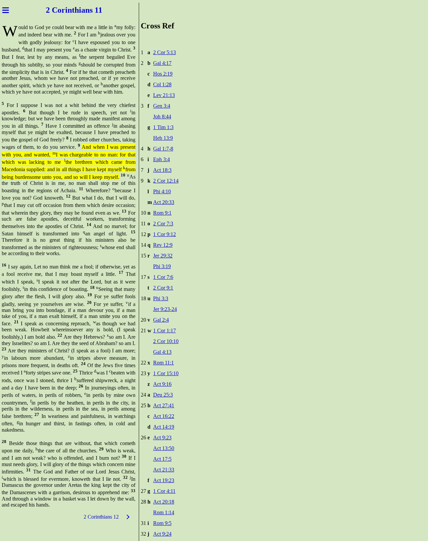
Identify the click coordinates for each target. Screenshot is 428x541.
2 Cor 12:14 (166, 181)
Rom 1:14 (163, 512)
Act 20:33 (163, 202)
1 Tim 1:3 (163, 127)
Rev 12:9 (163, 245)
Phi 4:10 (162, 191)
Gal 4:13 (162, 352)
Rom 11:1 (163, 362)
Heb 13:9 (163, 138)
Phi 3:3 (160, 298)
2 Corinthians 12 (101, 517)
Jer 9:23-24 (165, 309)
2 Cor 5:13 (164, 52)
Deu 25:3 (163, 395)
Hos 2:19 (163, 74)
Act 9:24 (162, 534)
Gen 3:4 (161, 106)
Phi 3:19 (162, 266)
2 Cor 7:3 (163, 223)
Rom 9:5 (162, 523)
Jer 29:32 (163, 255)
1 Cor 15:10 (166, 373)
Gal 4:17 (162, 63)
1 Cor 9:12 (164, 234)
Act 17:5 (162, 459)
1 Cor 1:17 (164, 330)
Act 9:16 (162, 384)
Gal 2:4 (161, 320)
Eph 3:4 (161, 159)
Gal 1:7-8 (163, 148)
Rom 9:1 (162, 213)
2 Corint (60, 10)
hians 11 (88, 10)
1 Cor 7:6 (163, 277)
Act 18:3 (162, 170)
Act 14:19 (163, 427)
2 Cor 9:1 (163, 288)
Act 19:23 (163, 480)
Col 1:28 (162, 84)
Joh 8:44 (162, 116)
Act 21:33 (163, 469)
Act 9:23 (162, 437)
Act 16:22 (163, 416)
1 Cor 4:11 (164, 491)
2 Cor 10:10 (166, 341)
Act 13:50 (163, 448)
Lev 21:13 (164, 95)
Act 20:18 (163, 502)
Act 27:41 (163, 405)
